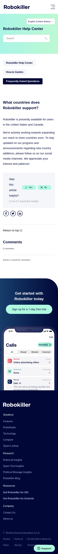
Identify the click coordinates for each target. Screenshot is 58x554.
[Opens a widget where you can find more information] (44, 548)
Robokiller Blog (11, 478)
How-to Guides (14, 72)
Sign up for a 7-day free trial (29, 309)
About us (8, 518)
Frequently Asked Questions (22, 81)
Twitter (13, 214)
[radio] (29, 187)
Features (8, 421)
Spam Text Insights (13, 466)
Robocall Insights (12, 460)
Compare (8, 439)
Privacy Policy (6, 541)
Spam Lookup (10, 446)
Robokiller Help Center (19, 63)
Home (17, 7)
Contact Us (9, 512)
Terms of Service (18, 541)
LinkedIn (20, 214)
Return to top (11, 230)
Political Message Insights (17, 472)
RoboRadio (9, 427)
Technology (9, 433)
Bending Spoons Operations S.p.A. (23, 532)
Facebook (6, 214)
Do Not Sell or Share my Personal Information (39, 541)
